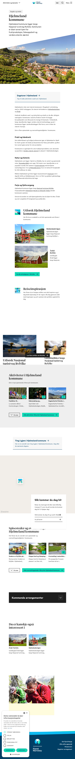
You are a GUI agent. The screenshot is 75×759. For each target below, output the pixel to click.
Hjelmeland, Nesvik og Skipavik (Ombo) (37, 191)
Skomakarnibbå (24, 163)
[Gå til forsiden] (37, 2)
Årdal (18, 111)
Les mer (10, 728)
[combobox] (24, 713)
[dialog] (15, 734)
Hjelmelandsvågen (54, 109)
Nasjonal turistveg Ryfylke (45, 188)
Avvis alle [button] (22, 750)
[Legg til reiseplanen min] (24, 396)
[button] (15, 754)
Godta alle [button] (9, 750)
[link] (67, 741)
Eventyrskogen (40, 165)
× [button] (26, 713)
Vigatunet (50, 174)
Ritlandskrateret (35, 168)
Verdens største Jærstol (31, 151)
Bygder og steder (15, 11)
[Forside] (37, 745)
